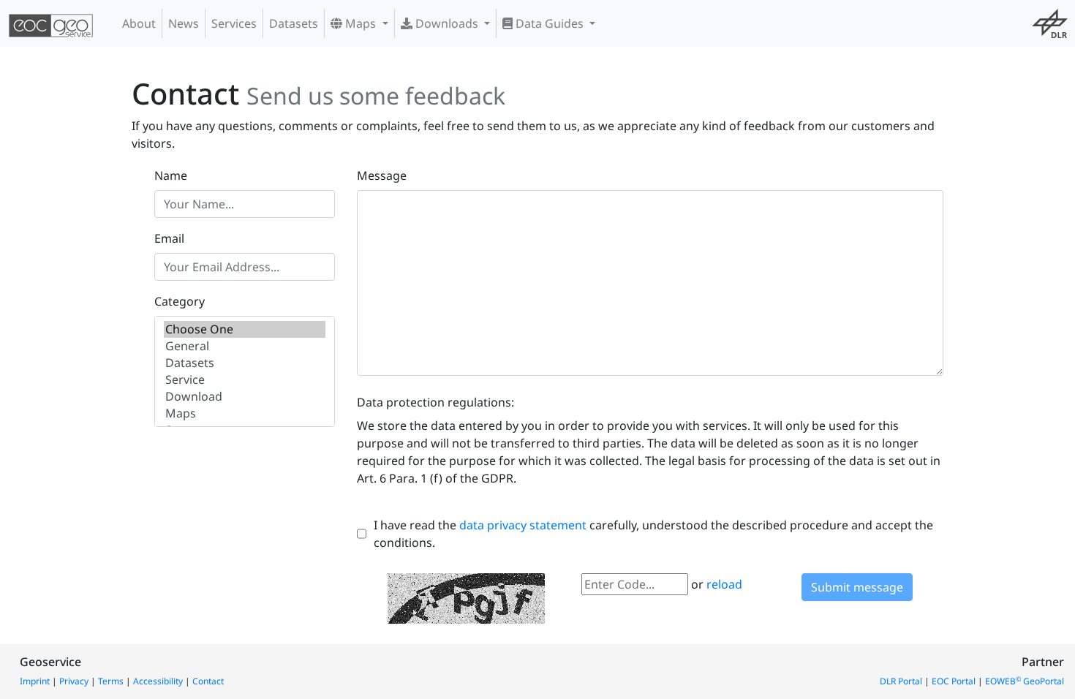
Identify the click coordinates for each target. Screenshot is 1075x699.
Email (169, 238)
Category (179, 301)
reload (724, 584)
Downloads (446, 23)
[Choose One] (244, 329)
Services (234, 23)
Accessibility (158, 681)
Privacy (73, 681)
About (139, 23)
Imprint (35, 681)
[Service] (244, 379)
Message (382, 175)
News (183, 23)
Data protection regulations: (435, 402)
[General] (244, 346)
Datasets (293, 23)
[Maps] (244, 413)
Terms (111, 681)
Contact (208, 681)
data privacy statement (522, 525)
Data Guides (549, 23)
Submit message (857, 587)
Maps (360, 23)
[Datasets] (244, 363)
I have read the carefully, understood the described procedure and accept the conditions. (653, 534)
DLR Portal (901, 681)
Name (170, 175)
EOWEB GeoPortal (1024, 681)
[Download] (244, 396)
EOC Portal (954, 681)
